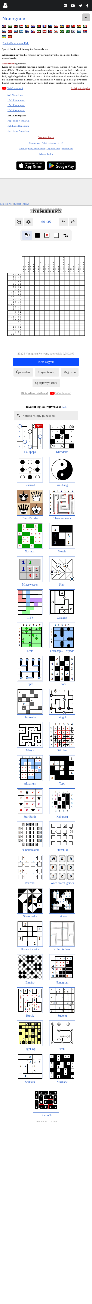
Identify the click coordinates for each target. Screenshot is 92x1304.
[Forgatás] (27, 235)
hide (64, 407)
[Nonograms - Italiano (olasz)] (85, 27)
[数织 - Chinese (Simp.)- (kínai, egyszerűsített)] (68, 27)
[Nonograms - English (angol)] (4, 27)
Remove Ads (6, 203)
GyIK (60, 143)
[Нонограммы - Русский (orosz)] (16, 32)
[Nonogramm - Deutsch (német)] (16, 27)
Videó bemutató (15, 88)
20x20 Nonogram (16, 110)
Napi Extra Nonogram (18, 120)
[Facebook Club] (88, 6)
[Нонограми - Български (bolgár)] (10, 27)
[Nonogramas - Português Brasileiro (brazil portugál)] (62, 32)
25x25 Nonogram (16, 115)
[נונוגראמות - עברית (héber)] (21, 32)
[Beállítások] (28, 222)
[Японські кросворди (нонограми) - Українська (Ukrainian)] (4, 37)
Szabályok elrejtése (80, 88)
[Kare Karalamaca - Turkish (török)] (10, 32)
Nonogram (13, 18)
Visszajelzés (34, 143)
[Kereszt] (47, 235)
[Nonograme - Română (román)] (27, 27)
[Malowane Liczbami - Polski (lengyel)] (56, 27)
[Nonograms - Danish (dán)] (45, 32)
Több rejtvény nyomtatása (32, 148)
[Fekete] (37, 235)
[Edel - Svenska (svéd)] (62, 27)
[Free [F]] (65, 235)
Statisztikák (67, 148)
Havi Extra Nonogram (18, 131)
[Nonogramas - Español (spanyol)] (79, 27)
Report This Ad (21, 203)
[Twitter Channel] (81, 6)
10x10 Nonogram (16, 100)
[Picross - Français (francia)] (45, 27)
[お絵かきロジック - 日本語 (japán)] (56, 32)
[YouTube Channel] (73, 6)
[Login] (5, 6)
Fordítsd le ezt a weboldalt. (16, 43)
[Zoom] (19, 222)
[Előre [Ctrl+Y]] (73, 222)
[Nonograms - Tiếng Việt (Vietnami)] (10, 37)
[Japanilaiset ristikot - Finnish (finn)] (27, 32)
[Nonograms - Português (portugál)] (39, 27)
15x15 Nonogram (16, 105)
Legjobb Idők (53, 148)
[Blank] (56, 235)
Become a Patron (46, 137)
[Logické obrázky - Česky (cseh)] (33, 32)
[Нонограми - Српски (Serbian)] (85, 32)
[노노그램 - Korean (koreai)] (73, 32)
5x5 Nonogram (15, 95)
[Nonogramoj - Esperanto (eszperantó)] (68, 32)
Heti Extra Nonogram (18, 126)
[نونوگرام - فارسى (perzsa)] (39, 32)
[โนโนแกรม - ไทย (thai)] (33, 27)
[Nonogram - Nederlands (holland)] (21, 27)
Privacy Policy (46, 154)
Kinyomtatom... (47, 372)
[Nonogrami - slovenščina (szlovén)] (4, 32)
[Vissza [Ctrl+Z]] (63, 222)
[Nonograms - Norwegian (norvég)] (50, 32)
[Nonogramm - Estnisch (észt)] (50, 27)
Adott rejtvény (49, 143)
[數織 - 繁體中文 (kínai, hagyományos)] (73, 27)
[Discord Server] (66, 6)
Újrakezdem (23, 372)
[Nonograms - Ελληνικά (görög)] (79, 32)
